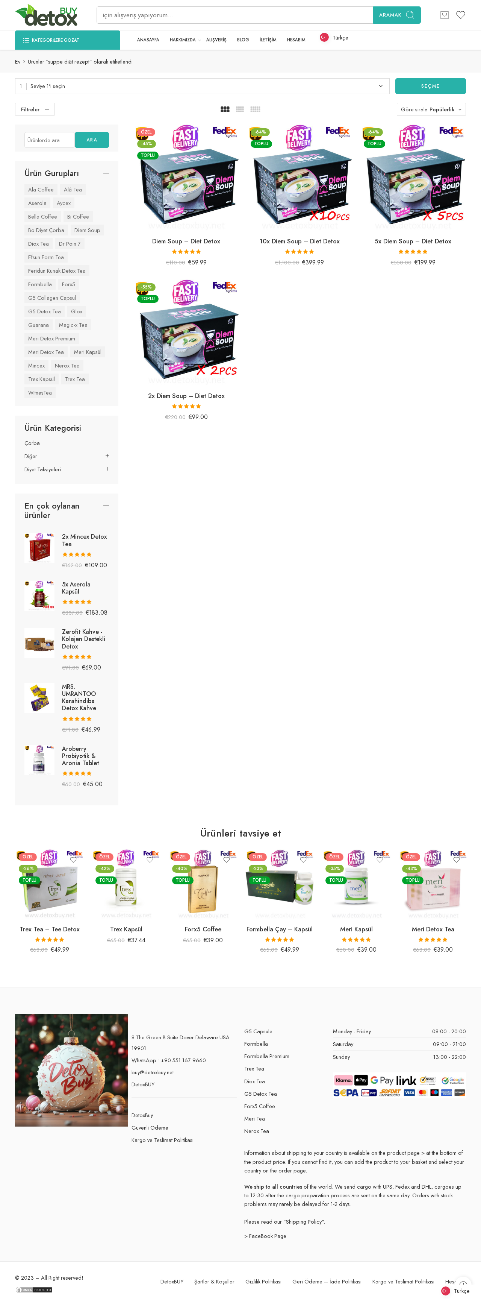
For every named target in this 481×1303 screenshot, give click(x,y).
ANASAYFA (148, 40)
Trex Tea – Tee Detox (50, 929)
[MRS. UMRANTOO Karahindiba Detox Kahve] (39, 697)
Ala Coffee (41, 189)
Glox (76, 311)
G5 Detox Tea (44, 311)
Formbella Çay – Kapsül (280, 929)
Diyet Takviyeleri (42, 469)
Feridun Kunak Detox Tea (57, 271)
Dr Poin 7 (70, 244)
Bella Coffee (42, 216)
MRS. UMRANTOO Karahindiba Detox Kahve (79, 697)
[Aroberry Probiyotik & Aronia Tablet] (39, 759)
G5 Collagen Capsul (52, 298)
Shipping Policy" (305, 1222)
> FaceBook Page (265, 1236)
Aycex (64, 203)
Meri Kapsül (87, 352)
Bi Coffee (78, 216)
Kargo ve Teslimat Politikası (163, 1140)
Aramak (390, 14)
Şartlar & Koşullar (214, 1281)
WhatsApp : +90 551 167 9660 (169, 1060)
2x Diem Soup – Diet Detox (186, 395)
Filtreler (30, 109)
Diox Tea (38, 244)
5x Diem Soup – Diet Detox (413, 241)
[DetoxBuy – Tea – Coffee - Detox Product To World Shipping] (46, 15)
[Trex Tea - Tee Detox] (49, 884)
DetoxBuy (142, 1115)
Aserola (37, 203)
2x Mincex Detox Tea (84, 540)
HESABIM (296, 40)
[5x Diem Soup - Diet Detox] (413, 178)
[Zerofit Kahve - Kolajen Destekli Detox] (39, 643)
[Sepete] (444, 15)
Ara (91, 140)
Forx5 (68, 284)
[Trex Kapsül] (126, 884)
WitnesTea (40, 392)
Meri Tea (254, 1118)
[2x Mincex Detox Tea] (39, 547)
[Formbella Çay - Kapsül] (279, 884)
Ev (17, 61)
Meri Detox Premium (51, 338)
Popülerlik (442, 109)
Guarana (38, 325)
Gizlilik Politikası (263, 1281)
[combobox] (202, 86)
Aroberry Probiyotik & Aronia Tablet (80, 756)
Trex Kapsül (41, 379)
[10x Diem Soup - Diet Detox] (300, 178)
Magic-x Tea (73, 325)
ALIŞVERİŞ (216, 40)
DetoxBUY (143, 1084)
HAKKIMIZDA (183, 40)
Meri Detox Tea (46, 352)
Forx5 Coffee (203, 929)
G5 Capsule (258, 1031)
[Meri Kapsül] (356, 884)
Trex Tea (75, 379)
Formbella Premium (266, 1056)
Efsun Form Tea (46, 257)
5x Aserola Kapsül (76, 588)
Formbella (40, 284)
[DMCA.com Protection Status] (34, 1289)
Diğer (30, 456)
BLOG (243, 40)
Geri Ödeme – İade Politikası (327, 1281)
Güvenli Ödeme (150, 1127)
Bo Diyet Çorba (46, 230)
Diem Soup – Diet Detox (186, 241)
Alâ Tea (73, 189)
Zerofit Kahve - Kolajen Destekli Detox (83, 639)
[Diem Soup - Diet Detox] (186, 178)
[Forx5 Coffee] (202, 884)
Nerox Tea (67, 365)
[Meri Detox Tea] (432, 884)
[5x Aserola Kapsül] (39, 595)
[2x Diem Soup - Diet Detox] (186, 332)
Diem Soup (87, 230)
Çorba (32, 443)
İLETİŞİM (268, 40)
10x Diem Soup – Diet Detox (300, 241)
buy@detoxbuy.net (153, 1072)
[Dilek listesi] (228, 135)
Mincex (36, 365)
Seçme (430, 86)
